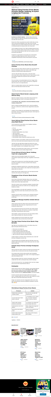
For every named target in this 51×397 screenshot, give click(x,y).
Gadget (17, 4)
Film (14, 4)
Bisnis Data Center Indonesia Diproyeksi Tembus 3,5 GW (39, 355)
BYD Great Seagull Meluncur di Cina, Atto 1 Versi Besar (23, 355)
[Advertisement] (25, 371)
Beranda (13, 6)
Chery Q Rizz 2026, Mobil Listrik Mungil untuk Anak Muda (38, 331)
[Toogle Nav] (38, 1)
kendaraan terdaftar (27, 272)
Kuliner (32, 4)
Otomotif (40, 4)
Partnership (30, 387)
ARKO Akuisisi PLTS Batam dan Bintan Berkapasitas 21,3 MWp (24, 342)
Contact (23, 387)
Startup (44, 4)
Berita (6, 4)
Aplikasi (10, 4)
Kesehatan (27, 4)
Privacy (26, 387)
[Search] (35, 2)
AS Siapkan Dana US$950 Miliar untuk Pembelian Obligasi (24, 331)
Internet (22, 4)
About (20, 387)
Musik (36, 4)
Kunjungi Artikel (43, 394)
